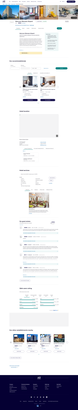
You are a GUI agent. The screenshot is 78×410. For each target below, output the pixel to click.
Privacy (36, 401)
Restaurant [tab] (27, 189)
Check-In (13, 66)
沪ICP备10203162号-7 (42, 403)
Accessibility (50, 183)
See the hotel (19, 351)
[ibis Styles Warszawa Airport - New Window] (59, 338)
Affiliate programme (12, 391)
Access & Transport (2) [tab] (28, 148)
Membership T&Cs (30, 401)
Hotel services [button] (24, 170)
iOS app (46, 387)
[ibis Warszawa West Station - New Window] (32, 338)
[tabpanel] (39, 89)
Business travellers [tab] (34, 296)
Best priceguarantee (67, 21)
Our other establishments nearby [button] (21, 330)
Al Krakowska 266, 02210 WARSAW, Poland (22, 25)
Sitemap (34, 387)
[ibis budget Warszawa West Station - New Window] (45, 338)
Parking (51, 180)
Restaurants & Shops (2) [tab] (50, 148)
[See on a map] (39, 125)
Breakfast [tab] (36, 189)
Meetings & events (23, 387)
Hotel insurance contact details (14, 365)
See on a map (17, 348)
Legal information (14, 367)
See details (30, 213)
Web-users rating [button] (26, 288)
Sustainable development (13, 390)
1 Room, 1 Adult (34, 68)
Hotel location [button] (24, 111)
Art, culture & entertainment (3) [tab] (39, 148)
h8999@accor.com (43, 145)
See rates (59, 28)
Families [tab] (40, 296)
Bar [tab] (31, 189)
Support (58, 387)
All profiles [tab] (26, 296)
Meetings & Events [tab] (49, 189)
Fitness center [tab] (42, 189)
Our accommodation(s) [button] (17, 61)
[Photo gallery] (39, 12)
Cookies (40, 401)
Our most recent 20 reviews (25, 280)
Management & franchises (13, 387)
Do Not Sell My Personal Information (53, 401)
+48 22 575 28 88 (43, 142)
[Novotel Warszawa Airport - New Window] (18, 338)
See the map (32, 25)
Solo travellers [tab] (46, 296)
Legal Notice (44, 401)
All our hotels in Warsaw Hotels (15, 357)
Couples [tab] (51, 296)
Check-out (23, 66)
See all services (52, 177)
